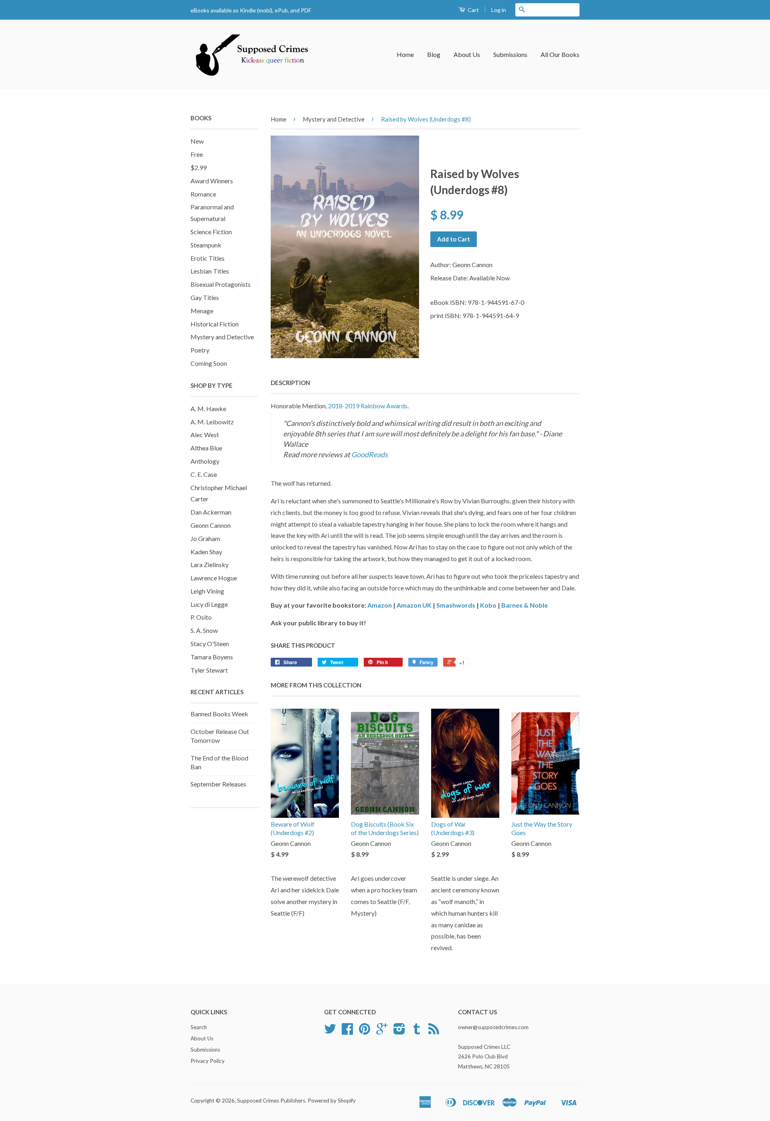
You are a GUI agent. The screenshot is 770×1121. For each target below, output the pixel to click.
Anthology (204, 461)
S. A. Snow (204, 630)
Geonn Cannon (210, 525)
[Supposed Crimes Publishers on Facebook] (347, 1031)
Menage (201, 310)
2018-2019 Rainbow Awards (367, 405)
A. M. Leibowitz (212, 422)
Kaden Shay (206, 551)
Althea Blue (206, 448)
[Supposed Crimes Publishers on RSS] (434, 1031)
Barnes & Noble (524, 605)
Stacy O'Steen (209, 643)
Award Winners (211, 180)
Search (198, 1027)
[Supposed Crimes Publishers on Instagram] (399, 1031)
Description (290, 382)
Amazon (379, 605)
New (197, 141)
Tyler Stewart (209, 670)
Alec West (204, 434)
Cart (472, 9)
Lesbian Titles (209, 271)
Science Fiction (211, 231)
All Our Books (560, 54)
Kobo (488, 605)
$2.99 (198, 167)
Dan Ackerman (210, 512)
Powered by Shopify (332, 1100)
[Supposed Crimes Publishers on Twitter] (330, 1031)
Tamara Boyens (211, 657)
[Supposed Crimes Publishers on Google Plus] (382, 1031)
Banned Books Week (219, 714)
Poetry (199, 350)
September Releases (218, 784)
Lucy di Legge (209, 604)
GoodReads (369, 454)
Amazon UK (414, 605)
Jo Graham (205, 538)
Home (405, 54)
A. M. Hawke (208, 408)
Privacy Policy (207, 1061)
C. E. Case (203, 474)
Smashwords (455, 605)
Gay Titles (204, 297)
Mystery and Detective (222, 337)
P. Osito (201, 617)
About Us (467, 54)
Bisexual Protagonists (220, 284)
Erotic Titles (207, 258)
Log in (498, 9)
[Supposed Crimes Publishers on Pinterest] (365, 1031)
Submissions (510, 54)
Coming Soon (208, 363)
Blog (433, 54)
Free (196, 154)
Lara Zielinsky (209, 564)
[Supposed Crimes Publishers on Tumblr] (417, 1031)
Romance (203, 194)
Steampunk (205, 245)
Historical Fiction (214, 324)
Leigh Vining (207, 591)
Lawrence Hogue (213, 578)
